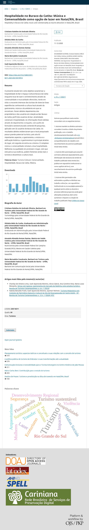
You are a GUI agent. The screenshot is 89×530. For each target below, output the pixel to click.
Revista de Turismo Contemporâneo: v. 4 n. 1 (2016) (29, 288)
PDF (59, 32)
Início (6, 9)
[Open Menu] (4, 2)
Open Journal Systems (13, 340)
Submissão (10, 330)
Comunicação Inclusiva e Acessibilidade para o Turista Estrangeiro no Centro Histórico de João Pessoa (44, 365)
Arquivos (14, 9)
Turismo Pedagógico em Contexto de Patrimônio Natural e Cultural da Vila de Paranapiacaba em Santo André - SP (44, 292)
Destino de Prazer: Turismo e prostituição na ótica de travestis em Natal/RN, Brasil (37, 376)
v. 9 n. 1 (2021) (25, 9)
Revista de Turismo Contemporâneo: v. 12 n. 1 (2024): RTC (31, 295)
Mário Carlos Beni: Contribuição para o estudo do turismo (27, 371)
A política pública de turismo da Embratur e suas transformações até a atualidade (36, 359)
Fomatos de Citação (63, 86)
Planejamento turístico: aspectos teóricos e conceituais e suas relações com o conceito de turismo (43, 353)
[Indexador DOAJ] (26, 464)
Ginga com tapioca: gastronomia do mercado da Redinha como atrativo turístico (48, 286)
